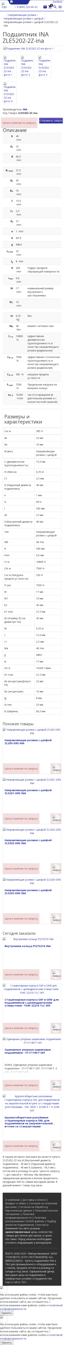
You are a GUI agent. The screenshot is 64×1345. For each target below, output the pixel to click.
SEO (24, 1282)
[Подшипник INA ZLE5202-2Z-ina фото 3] (44, 66)
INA (25, 109)
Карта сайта (12, 1282)
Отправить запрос (51, 120)
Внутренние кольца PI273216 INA (28, 946)
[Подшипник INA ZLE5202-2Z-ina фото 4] (10, 92)
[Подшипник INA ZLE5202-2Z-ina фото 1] (10, 66)
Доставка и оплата (34, 1199)
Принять (6, 1313)
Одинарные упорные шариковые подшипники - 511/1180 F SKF (28, 1051)
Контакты (43, 1224)
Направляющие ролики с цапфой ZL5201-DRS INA (28, 791)
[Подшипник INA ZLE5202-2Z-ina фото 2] (27, 66)
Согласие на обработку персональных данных (26, 1208)
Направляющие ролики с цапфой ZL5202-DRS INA (28, 841)
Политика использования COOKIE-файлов (25, 1219)
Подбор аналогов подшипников (30, 1222)
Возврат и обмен (15, 1203)
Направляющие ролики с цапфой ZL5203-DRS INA (28, 891)
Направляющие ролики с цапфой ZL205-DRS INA (28, 741)
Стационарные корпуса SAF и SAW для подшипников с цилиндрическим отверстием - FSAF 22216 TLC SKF (32, 1002)
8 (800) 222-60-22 (27, 7)
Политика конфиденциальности (19, 1215)
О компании (12, 1199)
